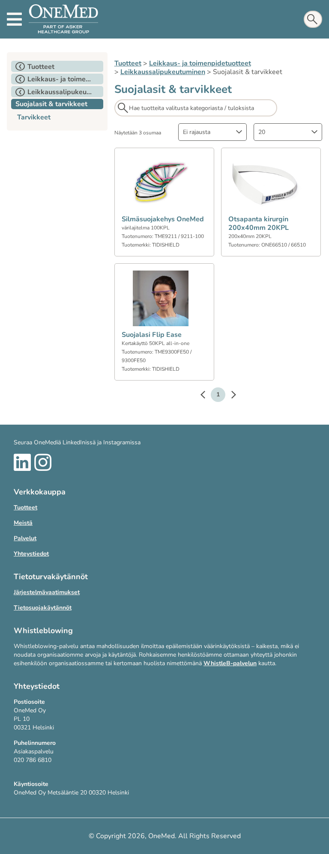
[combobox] (212, 132)
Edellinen (207, 396)
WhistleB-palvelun (230, 663)
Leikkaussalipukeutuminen (162, 72)
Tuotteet (127, 63)
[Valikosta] (14, 19)
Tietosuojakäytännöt (43, 608)
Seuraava (229, 396)
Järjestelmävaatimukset (47, 592)
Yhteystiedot (31, 554)
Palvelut (25, 538)
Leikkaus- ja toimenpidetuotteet (200, 63)
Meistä (23, 523)
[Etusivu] (63, 19)
